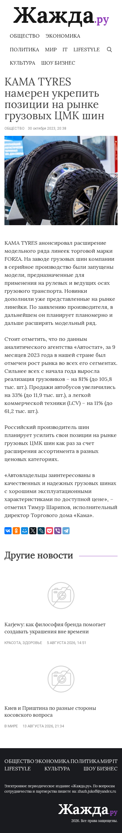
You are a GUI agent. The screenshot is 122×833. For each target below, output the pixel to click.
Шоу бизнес (58, 63)
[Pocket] (49, 530)
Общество (25, 36)
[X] (32, 530)
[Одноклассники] (16, 530)
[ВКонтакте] (8, 530)
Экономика (63, 36)
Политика (24, 49)
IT (65, 49)
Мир (51, 49)
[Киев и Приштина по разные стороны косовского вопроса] (61, 701)
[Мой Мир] (24, 530)
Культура (22, 63)
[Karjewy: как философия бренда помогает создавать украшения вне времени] (61, 618)
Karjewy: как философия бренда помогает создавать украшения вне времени (54, 628)
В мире (11, 726)
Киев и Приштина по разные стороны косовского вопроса (50, 711)
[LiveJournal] (41, 530)
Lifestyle (86, 49)
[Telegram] (66, 530)
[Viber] (57, 530)
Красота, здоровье (23, 642)
